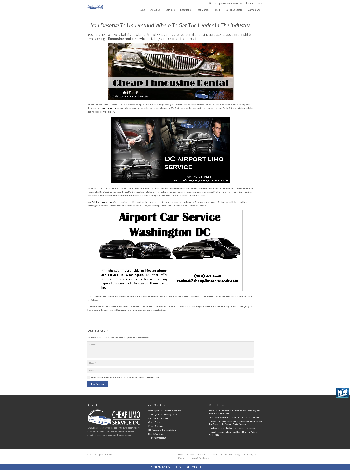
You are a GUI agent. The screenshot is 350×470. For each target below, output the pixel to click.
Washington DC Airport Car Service (164, 410)
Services (202, 454)
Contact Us (183, 458)
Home (180, 454)
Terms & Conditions (200, 458)
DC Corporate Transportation (162, 430)
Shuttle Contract (156, 434)
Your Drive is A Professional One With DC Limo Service (234, 417)
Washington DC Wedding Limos (162, 414)
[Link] (95, 7)
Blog (237, 454)
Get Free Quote (250, 454)
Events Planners (155, 426)
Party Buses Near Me (158, 418)
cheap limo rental (108, 108)
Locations (213, 454)
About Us (190, 454)
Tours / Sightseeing (157, 438)
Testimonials (226, 454)
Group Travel (154, 422)
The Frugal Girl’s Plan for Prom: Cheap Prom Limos (232, 428)
